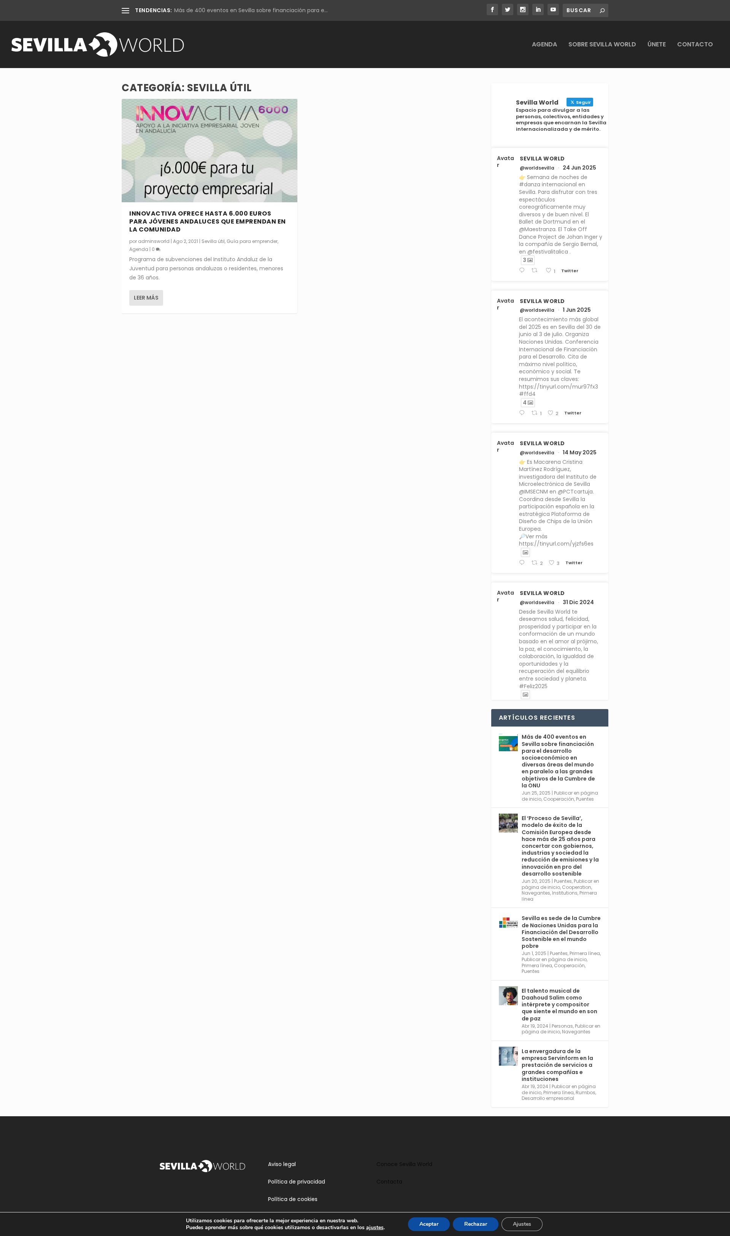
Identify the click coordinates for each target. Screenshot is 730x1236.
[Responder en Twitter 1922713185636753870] (523, 563)
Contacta (389, 1181)
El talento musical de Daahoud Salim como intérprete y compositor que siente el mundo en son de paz (559, 1004)
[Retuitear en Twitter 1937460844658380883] (536, 270)
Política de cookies (292, 1199)
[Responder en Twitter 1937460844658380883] (523, 270)
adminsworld (154, 241)
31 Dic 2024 (578, 602)
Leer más (146, 297)
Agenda (544, 45)
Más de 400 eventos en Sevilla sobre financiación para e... (251, 10)
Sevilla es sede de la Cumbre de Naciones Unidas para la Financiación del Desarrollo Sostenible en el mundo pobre (561, 932)
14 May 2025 (580, 452)
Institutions (565, 893)
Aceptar (428, 1224)
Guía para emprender (252, 241)
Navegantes (536, 893)
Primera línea (585, 953)
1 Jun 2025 (577, 310)
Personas (562, 1026)
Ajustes (522, 1224)
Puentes (585, 799)
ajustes (375, 1227)
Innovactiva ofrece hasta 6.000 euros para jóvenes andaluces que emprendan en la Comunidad (207, 221)
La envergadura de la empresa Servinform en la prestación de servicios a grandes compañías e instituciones (557, 1065)
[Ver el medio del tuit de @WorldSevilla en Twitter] (525, 552)
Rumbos (585, 1092)
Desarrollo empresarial (548, 1098)
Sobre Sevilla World (602, 45)
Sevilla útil (213, 241)
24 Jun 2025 (579, 167)
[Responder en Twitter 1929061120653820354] (523, 413)
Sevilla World (542, 158)
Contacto (695, 45)
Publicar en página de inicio (554, 959)
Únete (656, 45)
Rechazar (475, 1224)
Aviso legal (282, 1164)
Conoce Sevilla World (404, 1164)
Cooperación (558, 799)
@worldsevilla (537, 168)
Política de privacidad (296, 1181)
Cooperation (576, 887)
